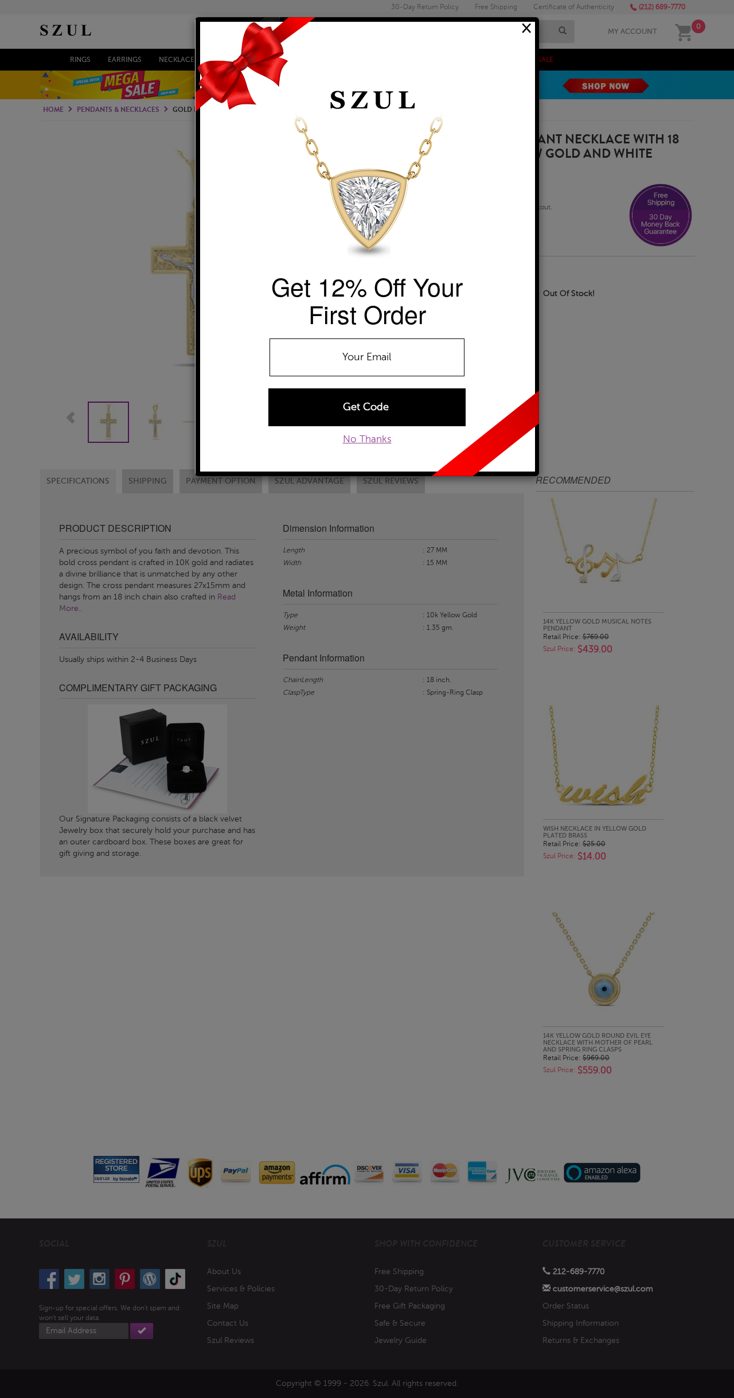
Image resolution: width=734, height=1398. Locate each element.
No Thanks (367, 439)
